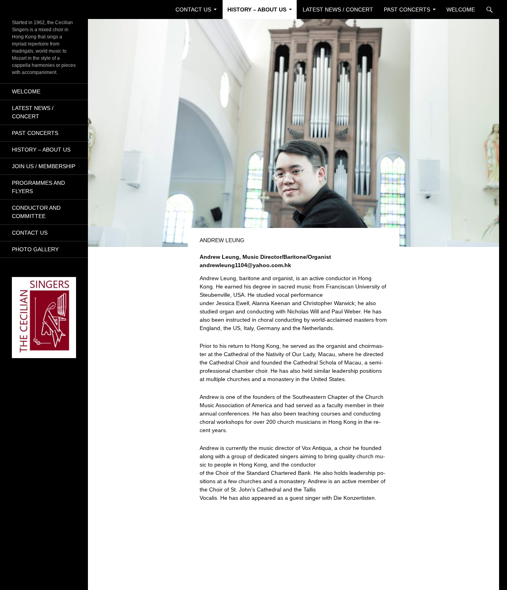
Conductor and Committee (36, 212)
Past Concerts (407, 9)
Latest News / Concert (338, 9)
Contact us (193, 9)
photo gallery (35, 249)
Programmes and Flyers (38, 187)
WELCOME (460, 9)
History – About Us (256, 9)
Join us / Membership (43, 166)
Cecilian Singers (34, 9)
